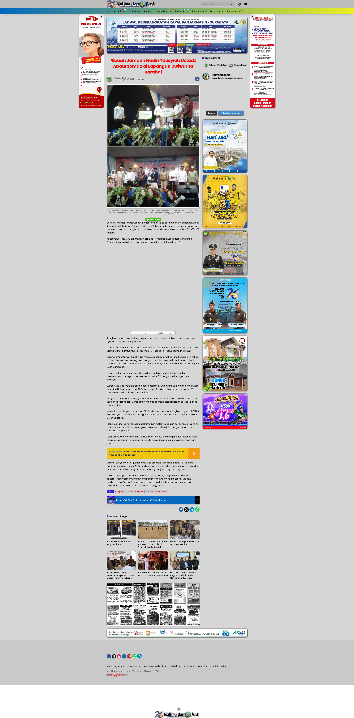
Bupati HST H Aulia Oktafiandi (130, 491)
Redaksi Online (133, 666)
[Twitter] (186, 509)
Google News (240, 65)
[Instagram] (119, 656)
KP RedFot (117, 78)
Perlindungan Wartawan (182, 666)
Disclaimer (203, 666)
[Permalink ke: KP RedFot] (110, 78)
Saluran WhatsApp (218, 65)
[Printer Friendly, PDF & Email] (153, 219)
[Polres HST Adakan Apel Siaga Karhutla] (121, 529)
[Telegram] (191, 509)
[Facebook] (181, 509)
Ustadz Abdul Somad (157, 491)
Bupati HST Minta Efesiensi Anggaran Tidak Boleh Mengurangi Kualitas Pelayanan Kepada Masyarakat (183, 575)
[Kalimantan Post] (131, 4)
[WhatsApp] (197, 509)
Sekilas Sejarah (114, 666)
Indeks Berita (219, 666)
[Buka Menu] (245, 4)
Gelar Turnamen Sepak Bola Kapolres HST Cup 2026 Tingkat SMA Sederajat (152, 544)
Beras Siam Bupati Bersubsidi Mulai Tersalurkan (184, 543)
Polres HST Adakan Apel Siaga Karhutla (119, 543)
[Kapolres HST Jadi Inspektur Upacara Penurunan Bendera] (153, 560)
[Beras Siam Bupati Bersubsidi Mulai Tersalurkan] (185, 529)
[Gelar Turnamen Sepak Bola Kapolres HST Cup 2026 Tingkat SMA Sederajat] (153, 529)
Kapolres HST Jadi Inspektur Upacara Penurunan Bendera (153, 574)
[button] (232, 4)
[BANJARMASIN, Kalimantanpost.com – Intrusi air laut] (224, 96)
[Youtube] (129, 656)
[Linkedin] (124, 656)
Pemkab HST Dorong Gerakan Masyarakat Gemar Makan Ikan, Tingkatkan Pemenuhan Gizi (121, 575)
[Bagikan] (197, 79)
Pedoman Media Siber (155, 666)
